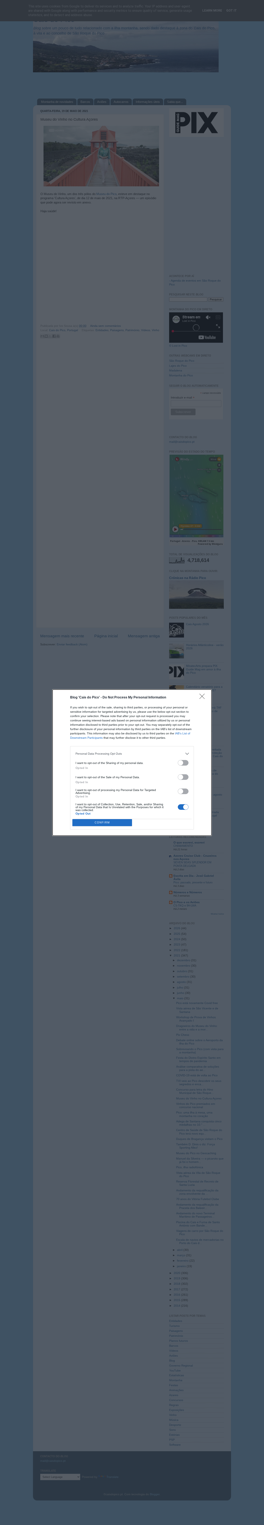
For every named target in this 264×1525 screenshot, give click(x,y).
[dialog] (132, 763)
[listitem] (132, 754)
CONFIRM (102, 822)
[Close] (203, 698)
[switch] (183, 763)
